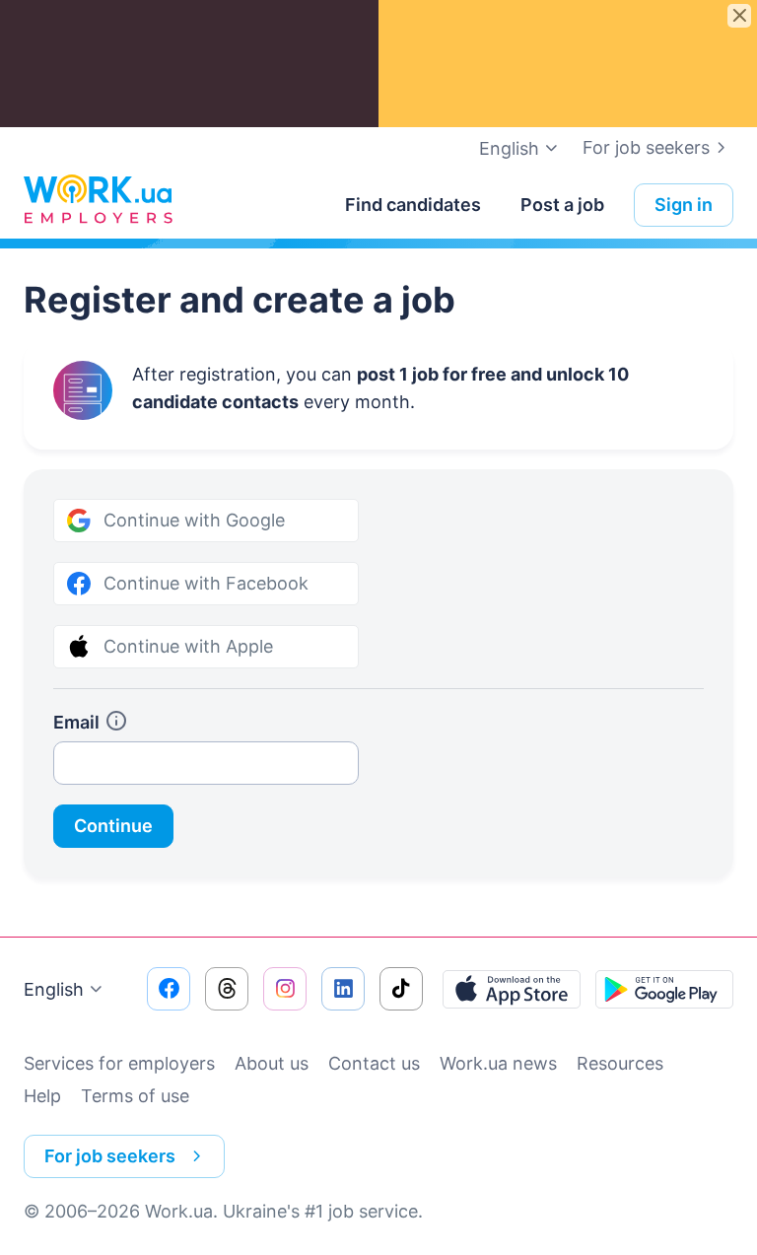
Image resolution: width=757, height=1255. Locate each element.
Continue (113, 825)
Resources (620, 1063)
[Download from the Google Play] (664, 989)
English (54, 989)
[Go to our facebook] (168, 989)
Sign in (683, 204)
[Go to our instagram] (285, 989)
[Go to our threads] (226, 989)
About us (272, 1063)
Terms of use (135, 1095)
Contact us (374, 1063)
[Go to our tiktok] (401, 989)
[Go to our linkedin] (343, 989)
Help (42, 1095)
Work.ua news (498, 1063)
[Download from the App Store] (512, 989)
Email (76, 722)
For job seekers (646, 147)
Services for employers (119, 1063)
